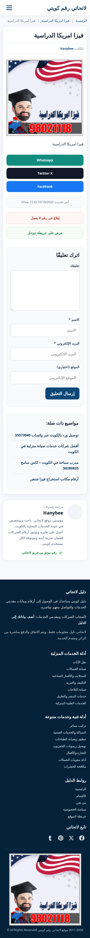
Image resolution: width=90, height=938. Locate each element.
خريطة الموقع (77, 816)
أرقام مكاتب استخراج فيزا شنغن (54, 478)
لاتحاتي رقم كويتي (67, 8)
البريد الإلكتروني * (66, 343)
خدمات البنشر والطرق (71, 696)
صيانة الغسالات (76, 669)
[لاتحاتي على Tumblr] (50, 838)
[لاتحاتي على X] (71, 838)
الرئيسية (81, 20)
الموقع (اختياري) (68, 366)
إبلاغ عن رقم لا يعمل (45, 218)
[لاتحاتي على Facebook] (82, 838)
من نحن (81, 802)
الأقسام (81, 796)
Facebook (45, 186)
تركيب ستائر (78, 725)
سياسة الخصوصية (74, 809)
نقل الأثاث (79, 662)
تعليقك (74, 265)
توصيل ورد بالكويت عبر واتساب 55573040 (46, 435)
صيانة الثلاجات (77, 689)
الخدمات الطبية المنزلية (70, 703)
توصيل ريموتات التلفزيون (69, 746)
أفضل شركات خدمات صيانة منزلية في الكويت (49, 448)
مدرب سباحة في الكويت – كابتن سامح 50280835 (49, 465)
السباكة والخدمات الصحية (69, 732)
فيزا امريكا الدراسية (56, 20)
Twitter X (45, 173)
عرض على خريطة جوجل (45, 232)
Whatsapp (45, 160)
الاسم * (74, 319)
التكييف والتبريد (76, 682)
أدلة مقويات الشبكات (72, 759)
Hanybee (66, 49)
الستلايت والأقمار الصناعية (69, 676)
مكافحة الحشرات (75, 766)
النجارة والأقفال (76, 752)
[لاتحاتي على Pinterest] (60, 838)
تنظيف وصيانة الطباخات (70, 739)
